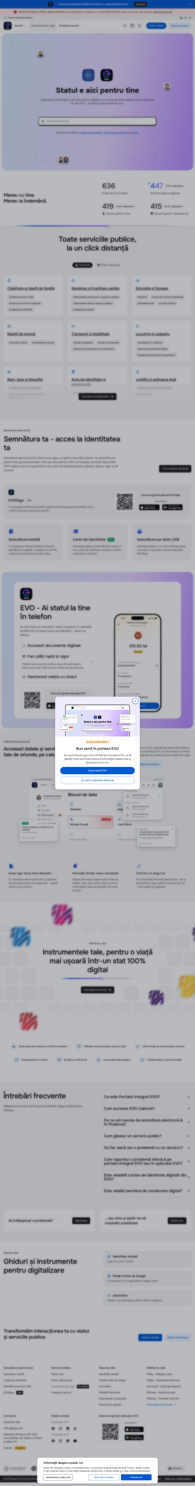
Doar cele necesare (103, 1477)
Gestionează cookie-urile (58, 1477)
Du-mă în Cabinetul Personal (97, 780)
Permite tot (136, 1477)
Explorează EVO (97, 770)
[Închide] (135, 701)
